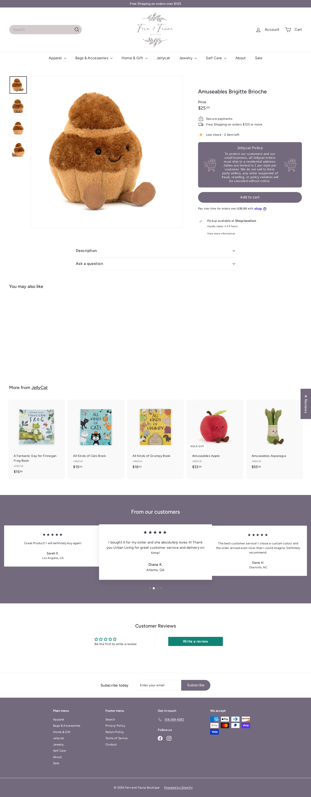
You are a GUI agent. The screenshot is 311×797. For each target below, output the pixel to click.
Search (110, 719)
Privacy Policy (115, 725)
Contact (111, 744)
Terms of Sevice (116, 738)
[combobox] (45, 29)
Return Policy (114, 732)
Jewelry (186, 58)
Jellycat (163, 58)
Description (86, 250)
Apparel (56, 58)
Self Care (214, 58)
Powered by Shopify (178, 787)
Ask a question (89, 263)
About (240, 58)
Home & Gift (133, 58)
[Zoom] (107, 152)
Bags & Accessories (92, 58)
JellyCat (39, 387)
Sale (258, 58)
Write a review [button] (195, 641)
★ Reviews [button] (306, 404)
